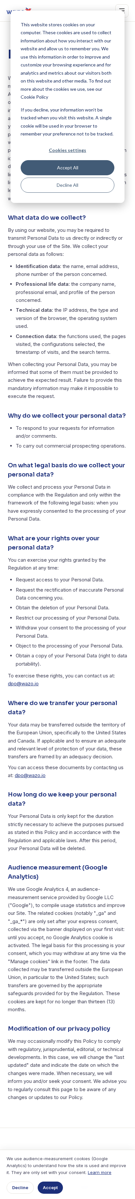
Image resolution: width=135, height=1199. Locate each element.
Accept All (67, 167)
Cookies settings (67, 150)
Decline (20, 1187)
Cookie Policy (34, 97)
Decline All (67, 185)
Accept (50, 1187)
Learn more (99, 1172)
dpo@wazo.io (23, 683)
